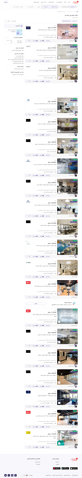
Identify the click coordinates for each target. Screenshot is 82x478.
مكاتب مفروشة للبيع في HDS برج (18, 50)
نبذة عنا (57, 462)
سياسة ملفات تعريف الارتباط (57, 475)
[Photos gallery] (67, 31)
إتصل (47, 41)
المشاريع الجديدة (59, 2)
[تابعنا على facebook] (12, 475)
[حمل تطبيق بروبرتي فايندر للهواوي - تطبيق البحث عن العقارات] (57, 468)
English (31, 475)
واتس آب (34, 41)
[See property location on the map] (59, 37)
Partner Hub (37, 462)
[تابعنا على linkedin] (5, 475)
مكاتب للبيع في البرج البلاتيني (18, 61)
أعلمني (35, 303)
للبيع (69, 2)
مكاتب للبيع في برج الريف (19, 58)
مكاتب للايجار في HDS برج (19, 69)
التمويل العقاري (36, 2)
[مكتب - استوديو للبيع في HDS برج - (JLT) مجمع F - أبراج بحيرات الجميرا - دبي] (51, 127)
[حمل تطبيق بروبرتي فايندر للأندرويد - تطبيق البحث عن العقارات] (65, 468)
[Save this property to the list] (29, 41)
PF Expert (38, 464)
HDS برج (72, 7)
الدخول (5, 2)
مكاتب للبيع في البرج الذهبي (18, 63)
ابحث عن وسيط (43, 2)
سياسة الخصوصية (67, 475)
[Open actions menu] (26, 41)
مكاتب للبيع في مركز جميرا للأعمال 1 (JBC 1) (16, 59)
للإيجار (65, 2)
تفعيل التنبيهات (65, 21)
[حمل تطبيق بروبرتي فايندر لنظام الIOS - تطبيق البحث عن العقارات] (74, 468)
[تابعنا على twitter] (9, 475)
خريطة (74, 21)
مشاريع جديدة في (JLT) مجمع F (18, 74)
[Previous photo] (58, 31)
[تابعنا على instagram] (15, 475)
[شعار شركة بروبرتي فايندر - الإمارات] (75, 2)
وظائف (57, 464)
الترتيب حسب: (13, 21)
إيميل (41, 41)
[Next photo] (76, 31)
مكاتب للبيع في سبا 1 (20, 56)
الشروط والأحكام (75, 475)
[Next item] (6, 37)
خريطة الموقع (48, 475)
